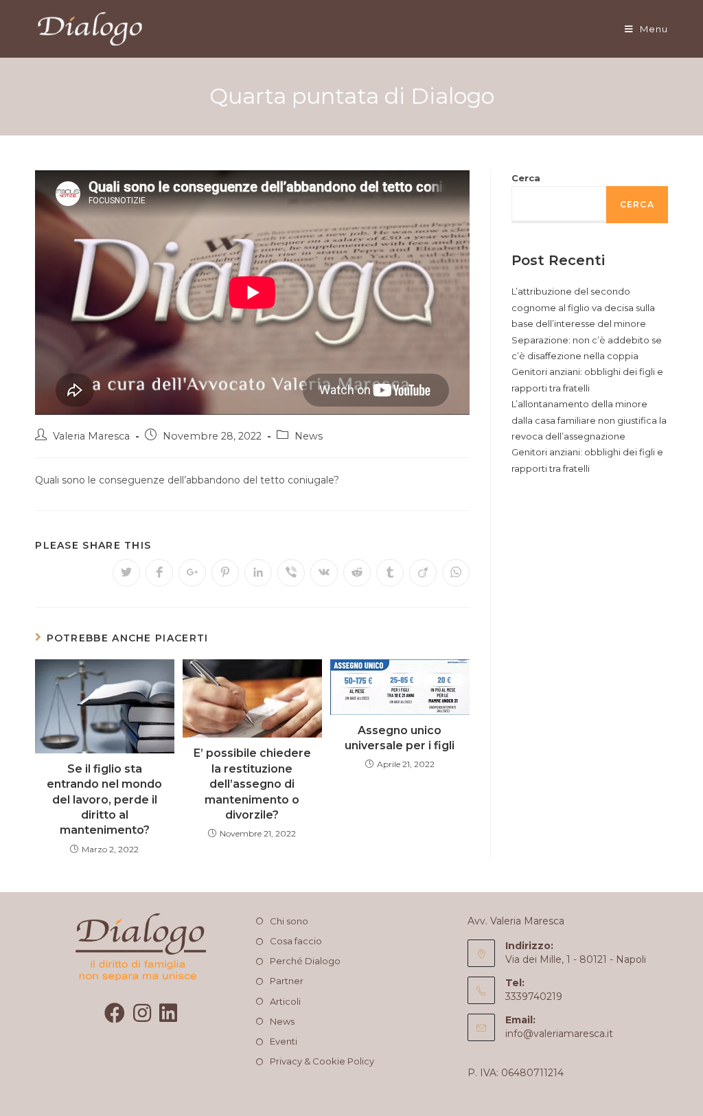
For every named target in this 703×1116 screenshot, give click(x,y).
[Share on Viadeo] (423, 573)
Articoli (285, 1001)
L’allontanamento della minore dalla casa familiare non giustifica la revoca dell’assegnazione (589, 420)
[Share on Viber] (291, 573)
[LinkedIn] (168, 1013)
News (309, 436)
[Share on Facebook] (159, 573)
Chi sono (289, 920)
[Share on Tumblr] (390, 573)
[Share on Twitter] (126, 573)
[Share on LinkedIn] (258, 573)
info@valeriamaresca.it (559, 1033)
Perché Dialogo (305, 960)
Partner (286, 980)
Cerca (525, 177)
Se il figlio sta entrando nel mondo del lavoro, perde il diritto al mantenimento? (104, 799)
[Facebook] (114, 1013)
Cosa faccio (296, 940)
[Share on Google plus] (192, 573)
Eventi (283, 1041)
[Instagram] (142, 1013)
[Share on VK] (324, 573)
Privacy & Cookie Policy (322, 1061)
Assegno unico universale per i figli (399, 738)
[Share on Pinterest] (225, 573)
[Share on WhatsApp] (456, 573)
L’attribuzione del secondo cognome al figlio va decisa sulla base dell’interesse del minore (583, 307)
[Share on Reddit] (357, 573)
